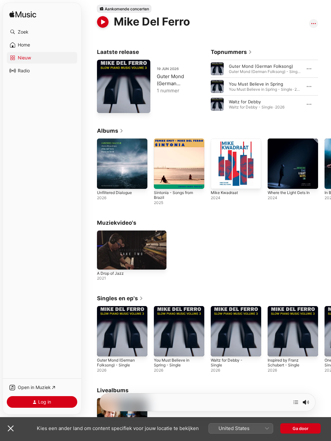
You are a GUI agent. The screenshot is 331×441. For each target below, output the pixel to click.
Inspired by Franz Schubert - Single (283, 362)
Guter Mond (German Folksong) (261, 66)
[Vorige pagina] (204, 86)
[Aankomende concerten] (124, 9)
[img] (22, 14)
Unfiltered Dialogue (114, 192)
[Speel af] (103, 22)
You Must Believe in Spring (256, 84)
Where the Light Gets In (289, 192)
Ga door (300, 428)
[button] (42, 31)
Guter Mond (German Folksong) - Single (116, 362)
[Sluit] (11, 428)
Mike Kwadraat (224, 192)
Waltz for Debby (245, 101)
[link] (231, 52)
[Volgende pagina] (324, 86)
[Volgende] (296, 402)
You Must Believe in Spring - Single (171, 362)
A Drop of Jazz (110, 273)
